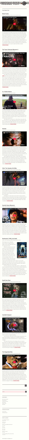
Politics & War (4, 403)
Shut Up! (3, 426)
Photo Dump (4, 402)
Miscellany (3, 404)
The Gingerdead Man (7, 352)
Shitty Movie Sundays (18, 15)
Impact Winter (4, 411)
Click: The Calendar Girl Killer (9, 168)
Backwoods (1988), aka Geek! (9, 238)
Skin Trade (3, 429)
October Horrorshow (12, 15)
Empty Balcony (8, 15)
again (3, 75)
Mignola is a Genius (5, 431)
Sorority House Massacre (8, 205)
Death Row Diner (6, 280)
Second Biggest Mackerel (5, 419)
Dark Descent (4, 422)
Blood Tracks (5, 14)
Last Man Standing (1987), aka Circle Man (8, 433)
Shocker (4, 128)
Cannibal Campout (6, 315)
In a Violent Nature (7, 91)
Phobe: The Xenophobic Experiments (7, 424)
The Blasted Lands (4, 412)
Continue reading (5, 87)
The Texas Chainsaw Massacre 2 (10, 49)
